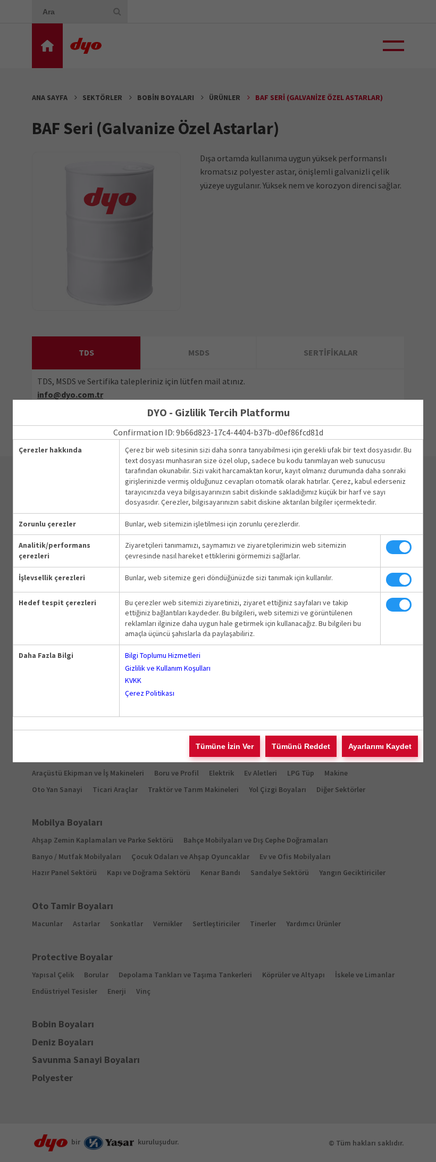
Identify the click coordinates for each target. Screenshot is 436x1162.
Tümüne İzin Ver (225, 746)
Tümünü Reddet (301, 746)
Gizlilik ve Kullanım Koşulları (168, 668)
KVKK (133, 680)
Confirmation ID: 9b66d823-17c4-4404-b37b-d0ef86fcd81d (218, 432)
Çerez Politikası (149, 693)
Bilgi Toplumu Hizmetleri (162, 655)
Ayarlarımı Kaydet (380, 746)
